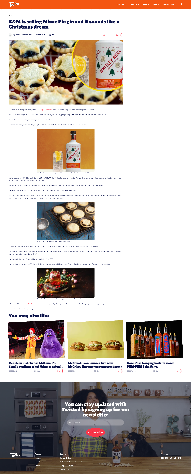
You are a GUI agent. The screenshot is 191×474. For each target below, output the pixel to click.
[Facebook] (166, 458)
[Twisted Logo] (14, 4)
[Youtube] (162, 458)
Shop (155, 4)
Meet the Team (40, 462)
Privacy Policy (65, 458)
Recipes (120, 4)
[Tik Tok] (175, 458)
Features (38, 458)
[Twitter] (170, 458)
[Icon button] (104, 34)
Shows (37, 466)
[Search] (180, 4)
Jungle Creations (66, 466)
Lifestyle (133, 4)
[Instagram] (179, 458)
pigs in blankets (46, 110)
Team (145, 4)
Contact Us (64, 469)
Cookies (63, 454)
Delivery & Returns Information (72, 462)
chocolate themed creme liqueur (35, 304)
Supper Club (168, 4)
